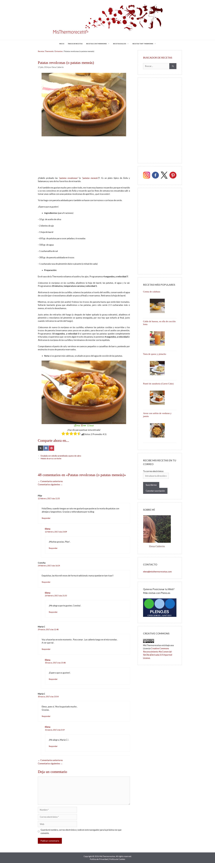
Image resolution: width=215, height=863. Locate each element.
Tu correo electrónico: (153, 471)
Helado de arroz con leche (51, 458)
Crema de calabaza (151, 291)
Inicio (61, 44)
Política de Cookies (117, 859)
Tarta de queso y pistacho (154, 354)
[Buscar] (172, 66)
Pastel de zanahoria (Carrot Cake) (158, 383)
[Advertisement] (84, 158)
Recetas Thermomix (46, 51)
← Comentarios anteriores (50, 481)
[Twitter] (164, 175)
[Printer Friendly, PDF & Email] (83, 425)
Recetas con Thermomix (96, 44)
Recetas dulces (119, 44)
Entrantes (59, 51)
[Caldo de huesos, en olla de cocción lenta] (159, 338)
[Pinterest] (172, 175)
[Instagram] (146, 175)
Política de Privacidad (99, 859)
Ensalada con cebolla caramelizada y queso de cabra (61, 456)
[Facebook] (155, 175)
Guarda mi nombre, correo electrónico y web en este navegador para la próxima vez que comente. (81, 831)
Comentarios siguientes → (50, 484)
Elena (47, 528)
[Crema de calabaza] (159, 306)
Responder (46, 518)
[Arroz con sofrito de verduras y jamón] (159, 430)
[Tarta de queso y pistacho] (159, 368)
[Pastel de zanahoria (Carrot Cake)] (159, 398)
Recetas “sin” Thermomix (143, 44)
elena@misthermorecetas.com (157, 571)
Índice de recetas (75, 44)
